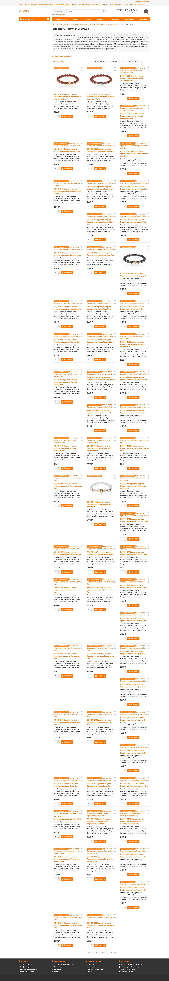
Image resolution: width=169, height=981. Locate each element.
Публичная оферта (27, 972)
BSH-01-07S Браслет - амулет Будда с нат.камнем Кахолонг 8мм (100, 254)
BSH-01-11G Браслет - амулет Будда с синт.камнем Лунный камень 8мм (132, 344)
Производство (96, 4)
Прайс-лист (129, 19)
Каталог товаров (26, 19)
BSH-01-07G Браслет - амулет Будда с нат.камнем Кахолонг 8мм (67, 254)
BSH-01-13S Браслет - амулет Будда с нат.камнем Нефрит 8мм (133, 412)
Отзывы (56, 972)
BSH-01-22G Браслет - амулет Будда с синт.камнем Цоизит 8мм (133, 653)
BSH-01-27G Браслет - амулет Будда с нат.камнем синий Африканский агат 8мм (99, 821)
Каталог (76, 19)
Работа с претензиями (95, 969)
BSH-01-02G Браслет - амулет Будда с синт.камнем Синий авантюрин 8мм (132, 78)
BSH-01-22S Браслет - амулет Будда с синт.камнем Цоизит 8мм (133, 686)
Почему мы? (91, 964)
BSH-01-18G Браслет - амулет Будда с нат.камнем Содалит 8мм (100, 553)
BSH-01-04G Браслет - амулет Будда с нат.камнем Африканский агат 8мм (134, 153)
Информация (114, 19)
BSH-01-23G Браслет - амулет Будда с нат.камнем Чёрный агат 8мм (67, 722)
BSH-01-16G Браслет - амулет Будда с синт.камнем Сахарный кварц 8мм (99, 504)
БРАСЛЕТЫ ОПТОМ (63, 24)
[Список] (58, 61)
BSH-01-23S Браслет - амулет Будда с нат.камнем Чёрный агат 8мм (100, 722)
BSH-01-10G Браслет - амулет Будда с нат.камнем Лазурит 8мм (67, 341)
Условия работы (61, 19)
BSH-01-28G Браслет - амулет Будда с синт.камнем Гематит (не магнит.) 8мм (67, 859)
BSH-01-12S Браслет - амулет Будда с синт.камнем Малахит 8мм (134, 379)
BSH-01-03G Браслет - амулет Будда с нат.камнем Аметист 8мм (67, 150)
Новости (133, 4)
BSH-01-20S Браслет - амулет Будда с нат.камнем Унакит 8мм (133, 619)
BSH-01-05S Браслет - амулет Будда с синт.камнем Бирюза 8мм (134, 188)
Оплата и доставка (31, 4)
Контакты (143, 19)
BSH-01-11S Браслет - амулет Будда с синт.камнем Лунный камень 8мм (65, 382)
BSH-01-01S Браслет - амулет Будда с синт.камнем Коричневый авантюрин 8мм (100, 96)
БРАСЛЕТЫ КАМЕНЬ (80, 24)
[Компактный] (62, 61)
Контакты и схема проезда (63, 964)
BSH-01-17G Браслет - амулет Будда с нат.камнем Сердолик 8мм (134, 520)
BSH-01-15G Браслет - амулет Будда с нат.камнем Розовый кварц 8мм (134, 448)
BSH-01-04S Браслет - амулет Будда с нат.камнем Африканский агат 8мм (67, 191)
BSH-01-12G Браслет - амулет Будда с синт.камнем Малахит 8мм (101, 379)
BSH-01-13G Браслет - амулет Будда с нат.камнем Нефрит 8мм (100, 412)
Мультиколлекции (115, 4)
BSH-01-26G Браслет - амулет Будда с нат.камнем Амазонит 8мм (134, 785)
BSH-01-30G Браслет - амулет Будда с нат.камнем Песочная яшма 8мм (68, 925)
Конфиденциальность (46, 4)
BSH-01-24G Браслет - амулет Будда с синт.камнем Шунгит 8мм (133, 719)
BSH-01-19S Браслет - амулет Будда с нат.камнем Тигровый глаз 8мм (101, 590)
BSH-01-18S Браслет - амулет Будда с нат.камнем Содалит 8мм (133, 553)
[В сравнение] (81, 70)
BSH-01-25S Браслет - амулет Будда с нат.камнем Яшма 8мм (99, 785)
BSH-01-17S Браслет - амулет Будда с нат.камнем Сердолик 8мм (67, 553)
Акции (105, 4)
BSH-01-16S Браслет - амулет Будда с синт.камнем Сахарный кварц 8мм (133, 486)
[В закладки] (81, 68)
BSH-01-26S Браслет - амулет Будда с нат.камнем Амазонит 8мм (67, 818)
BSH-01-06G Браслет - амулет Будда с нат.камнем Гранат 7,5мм (100, 221)
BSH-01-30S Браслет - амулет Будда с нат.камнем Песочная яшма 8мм (101, 925)
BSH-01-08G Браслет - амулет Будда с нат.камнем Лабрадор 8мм (134, 275)
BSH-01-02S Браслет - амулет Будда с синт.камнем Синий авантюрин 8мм (132, 116)
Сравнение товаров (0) (63, 56)
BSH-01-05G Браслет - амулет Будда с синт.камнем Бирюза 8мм (100, 188)
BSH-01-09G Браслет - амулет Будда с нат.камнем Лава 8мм (99, 308)
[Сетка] (54, 61)
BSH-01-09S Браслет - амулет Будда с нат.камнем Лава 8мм (132, 308)
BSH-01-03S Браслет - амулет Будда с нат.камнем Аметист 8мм (100, 150)
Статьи (126, 4)
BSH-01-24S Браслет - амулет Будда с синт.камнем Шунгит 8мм (133, 752)
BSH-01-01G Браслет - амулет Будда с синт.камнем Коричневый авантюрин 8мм (67, 96)
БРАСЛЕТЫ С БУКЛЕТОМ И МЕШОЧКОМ (104, 24)
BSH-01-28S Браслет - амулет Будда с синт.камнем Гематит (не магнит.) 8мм (100, 859)
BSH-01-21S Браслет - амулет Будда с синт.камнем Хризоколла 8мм (100, 656)
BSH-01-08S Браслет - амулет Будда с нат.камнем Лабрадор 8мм (67, 308)
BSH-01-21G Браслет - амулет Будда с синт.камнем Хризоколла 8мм (67, 656)
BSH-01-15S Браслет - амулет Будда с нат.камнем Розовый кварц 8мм (68, 486)
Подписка (141, 4)
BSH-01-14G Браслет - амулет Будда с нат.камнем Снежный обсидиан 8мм (66, 448)
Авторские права (84, 4)
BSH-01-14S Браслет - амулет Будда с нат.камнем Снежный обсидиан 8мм (99, 448)
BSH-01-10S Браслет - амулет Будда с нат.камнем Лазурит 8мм (100, 341)
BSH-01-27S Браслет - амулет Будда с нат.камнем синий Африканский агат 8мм (132, 821)
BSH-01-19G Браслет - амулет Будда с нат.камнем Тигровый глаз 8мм (67, 590)
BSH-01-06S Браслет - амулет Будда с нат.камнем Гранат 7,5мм (133, 221)
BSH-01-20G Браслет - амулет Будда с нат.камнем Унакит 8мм (133, 586)
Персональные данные (62, 4)
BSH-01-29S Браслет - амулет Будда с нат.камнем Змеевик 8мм (133, 889)
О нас (20, 4)
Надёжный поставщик (95, 967)
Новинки (100, 19)
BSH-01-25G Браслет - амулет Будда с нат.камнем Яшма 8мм (66, 785)
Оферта (74, 4)
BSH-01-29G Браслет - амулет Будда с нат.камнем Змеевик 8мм (133, 856)
